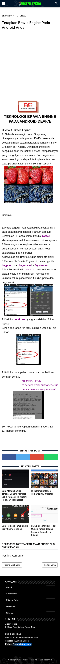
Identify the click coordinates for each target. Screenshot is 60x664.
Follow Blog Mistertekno (18, 644)
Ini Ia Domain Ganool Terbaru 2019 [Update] (42, 492)
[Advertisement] (30, 67)
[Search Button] (56, 4)
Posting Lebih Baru (12, 565)
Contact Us (11, 593)
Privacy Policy (13, 600)
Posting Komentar (13, 555)
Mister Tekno (28, 660)
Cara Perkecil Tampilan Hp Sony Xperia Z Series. (15, 527)
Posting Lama (50, 565)
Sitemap (10, 613)
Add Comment (45, 33)
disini (40, 256)
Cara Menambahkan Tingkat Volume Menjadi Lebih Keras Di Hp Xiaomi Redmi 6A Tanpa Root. (14, 495)
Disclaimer (11, 606)
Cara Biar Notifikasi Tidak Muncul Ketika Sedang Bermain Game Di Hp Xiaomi (43, 530)
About (9, 587)
